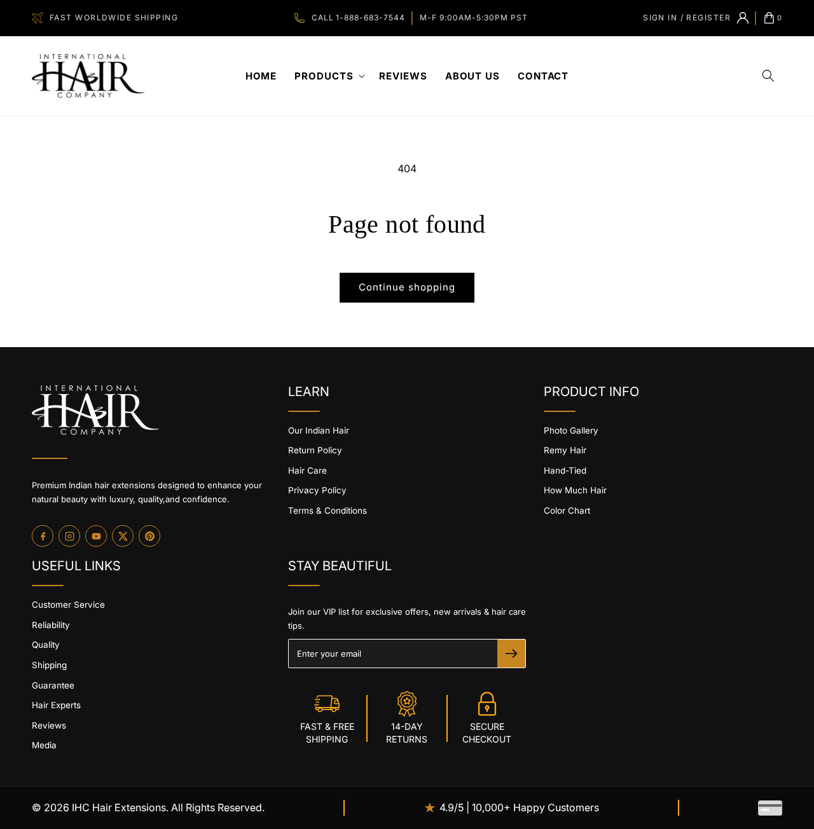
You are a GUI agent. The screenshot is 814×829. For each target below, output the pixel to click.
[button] (328, 76)
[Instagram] (69, 536)
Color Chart (567, 510)
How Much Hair (575, 490)
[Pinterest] (149, 536)
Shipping (49, 665)
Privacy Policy (317, 490)
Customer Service (68, 604)
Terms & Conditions (327, 510)
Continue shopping (407, 287)
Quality (46, 645)
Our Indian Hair (318, 430)
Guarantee (53, 685)
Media (44, 745)
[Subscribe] (511, 654)
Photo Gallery (571, 430)
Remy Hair (565, 450)
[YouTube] (96, 536)
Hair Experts (56, 705)
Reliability (51, 625)
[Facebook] (42, 536)
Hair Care (307, 470)
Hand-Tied (565, 470)
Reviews (49, 725)
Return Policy (315, 450)
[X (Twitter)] (123, 536)
